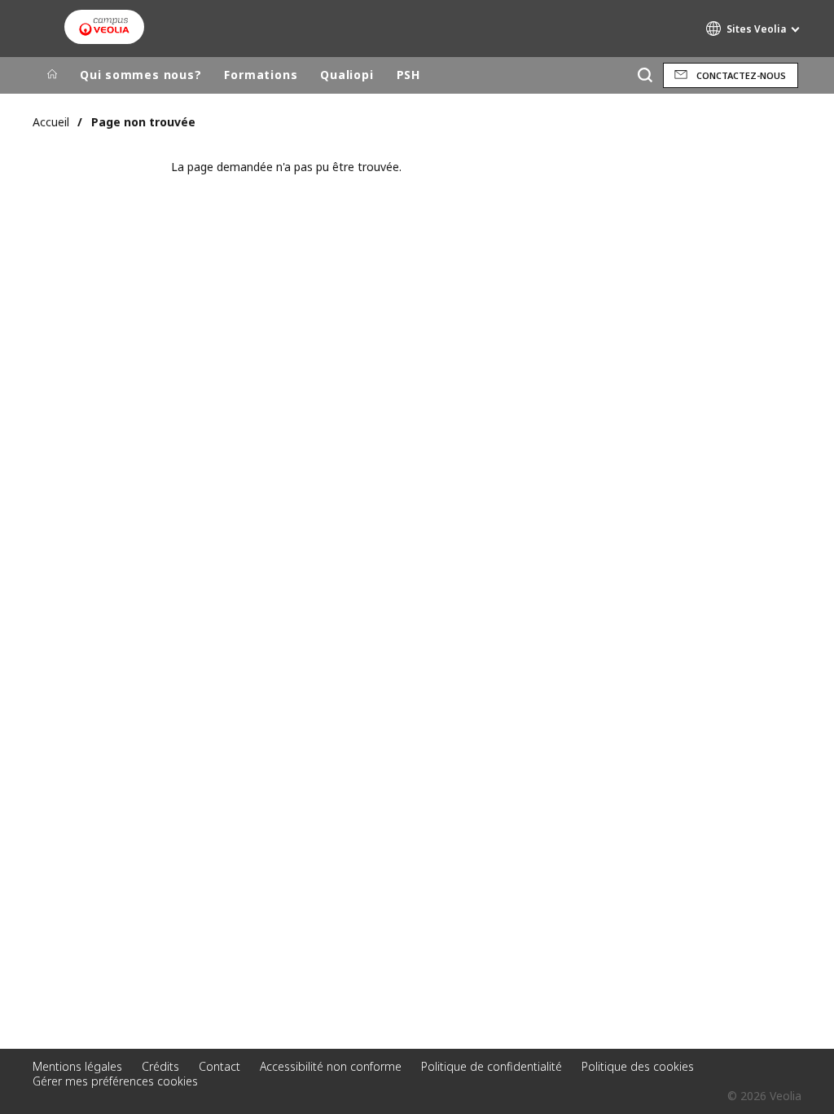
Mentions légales (77, 1066)
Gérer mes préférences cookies (115, 1081)
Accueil (51, 122)
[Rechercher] (644, 75)
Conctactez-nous (741, 75)
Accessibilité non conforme (331, 1066)
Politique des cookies (638, 1066)
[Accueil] (52, 75)
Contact (219, 1066)
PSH (408, 74)
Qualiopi (346, 74)
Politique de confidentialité (491, 1066)
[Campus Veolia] (104, 26)
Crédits (160, 1066)
